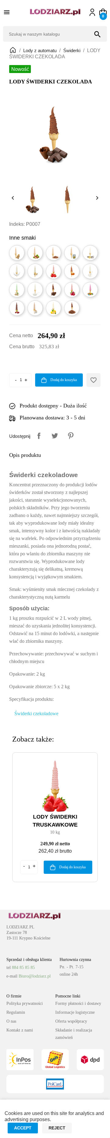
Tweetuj (55, 436)
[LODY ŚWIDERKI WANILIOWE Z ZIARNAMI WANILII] (35, 271)
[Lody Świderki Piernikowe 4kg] (16, 252)
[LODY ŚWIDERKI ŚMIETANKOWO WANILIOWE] (90, 252)
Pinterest (70, 436)
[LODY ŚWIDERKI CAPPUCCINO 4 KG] (35, 308)
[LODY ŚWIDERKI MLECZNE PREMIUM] (35, 289)
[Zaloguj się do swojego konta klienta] (95, 12)
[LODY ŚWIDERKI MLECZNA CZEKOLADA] (53, 289)
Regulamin (15, 1012)
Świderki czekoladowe (36, 713)
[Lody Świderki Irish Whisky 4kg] (71, 252)
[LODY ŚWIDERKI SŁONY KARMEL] (71, 271)
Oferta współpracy (71, 1021)
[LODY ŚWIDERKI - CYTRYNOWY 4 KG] (53, 308)
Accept (22, 1127)
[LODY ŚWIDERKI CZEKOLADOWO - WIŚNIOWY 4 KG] (16, 308)
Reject (57, 1127)
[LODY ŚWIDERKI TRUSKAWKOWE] (53, 271)
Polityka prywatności (24, 1003)
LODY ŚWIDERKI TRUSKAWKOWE (55, 821)
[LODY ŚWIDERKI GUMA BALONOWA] (90, 289)
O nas (11, 1021)
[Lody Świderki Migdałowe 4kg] (53, 252)
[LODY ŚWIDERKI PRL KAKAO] (71, 308)
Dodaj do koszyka (63, 380)
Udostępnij (39, 436)
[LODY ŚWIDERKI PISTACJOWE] (16, 289)
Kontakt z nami (19, 1030)
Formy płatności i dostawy (78, 1003)
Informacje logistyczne (75, 1012)
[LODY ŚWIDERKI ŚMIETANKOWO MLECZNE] (16, 271)
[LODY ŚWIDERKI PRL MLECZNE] (90, 271)
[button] (103, 12)
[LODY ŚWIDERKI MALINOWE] (71, 289)
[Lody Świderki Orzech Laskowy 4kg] (35, 252)
